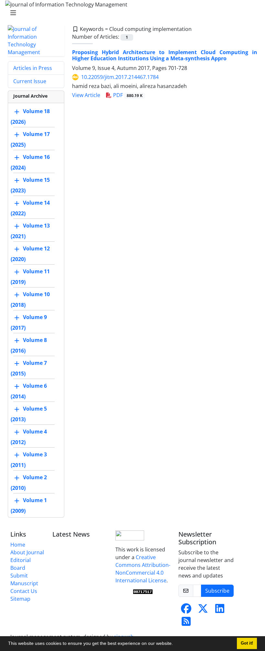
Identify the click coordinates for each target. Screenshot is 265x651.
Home (17, 544)
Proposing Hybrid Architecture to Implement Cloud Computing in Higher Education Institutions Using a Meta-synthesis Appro (164, 55)
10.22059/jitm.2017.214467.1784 (120, 77)
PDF (127, 95)
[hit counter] (143, 591)
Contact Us (23, 591)
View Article (86, 95)
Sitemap (20, 598)
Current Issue (29, 81)
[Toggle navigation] (130, 12)
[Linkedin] (220, 610)
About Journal (27, 552)
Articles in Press (32, 68)
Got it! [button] (247, 643)
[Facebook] (186, 610)
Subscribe (217, 590)
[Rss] (186, 623)
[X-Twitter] (203, 610)
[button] (175, 644)
